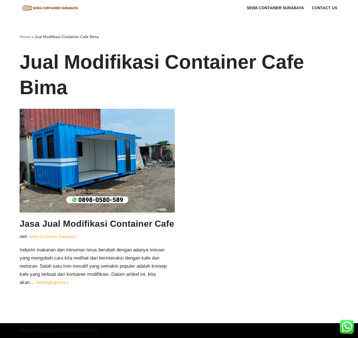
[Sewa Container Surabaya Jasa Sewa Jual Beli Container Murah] (50, 8)
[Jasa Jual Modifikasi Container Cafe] (97, 160)
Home (25, 36)
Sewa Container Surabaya (275, 8)
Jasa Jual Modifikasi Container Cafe (97, 224)
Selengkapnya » (52, 282)
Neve (25, 330)
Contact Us (324, 8)
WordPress (86, 330)
